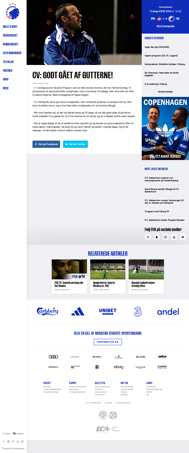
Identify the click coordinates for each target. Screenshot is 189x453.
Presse (124, 392)
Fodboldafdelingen (52, 389)
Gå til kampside (165, 26)
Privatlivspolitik (123, 403)
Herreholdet (10, 35)
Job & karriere (127, 389)
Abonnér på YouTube (18, 441)
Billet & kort (10, 27)
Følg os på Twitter (22, 441)
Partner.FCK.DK (108, 342)
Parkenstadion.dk (154, 389)
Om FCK (124, 383)
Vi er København (12, 53)
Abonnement (101, 392)
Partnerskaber (127, 387)
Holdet (47, 383)
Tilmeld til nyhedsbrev (13, 448)
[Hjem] (12, 12)
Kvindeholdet (10, 44)
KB (147, 395)
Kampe (72, 383)
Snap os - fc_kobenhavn (8, 441)
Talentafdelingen (51, 392)
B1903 (149, 392)
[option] (84, 32)
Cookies (108, 403)
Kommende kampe (77, 387)
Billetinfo (99, 389)
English (20, 434)
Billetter (100, 383)
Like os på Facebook (3, 441)
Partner (7, 71)
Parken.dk (150, 387)
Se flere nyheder (165, 91)
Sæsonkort (100, 395)
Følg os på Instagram (13, 441)
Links (149, 383)
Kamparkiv (74, 389)
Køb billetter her (102, 387)
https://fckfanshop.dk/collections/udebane (165, 98)
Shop (6, 79)
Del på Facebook (48, 144)
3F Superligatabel (77, 392)
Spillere (47, 387)
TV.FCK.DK (8, 62)
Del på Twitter (77, 144)
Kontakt (124, 395)
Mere (6, 88)
